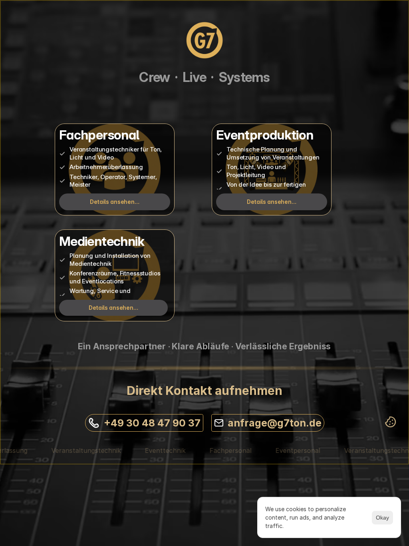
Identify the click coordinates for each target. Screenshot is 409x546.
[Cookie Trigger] (391, 422)
